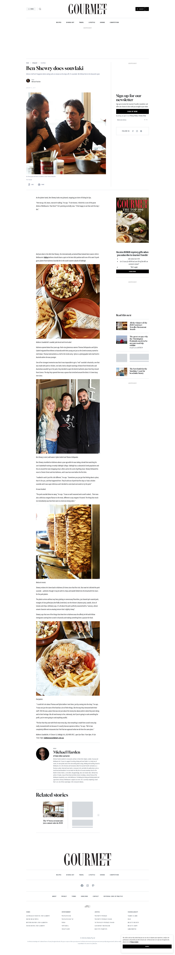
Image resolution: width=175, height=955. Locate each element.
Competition (114, 22)
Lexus (140, 319)
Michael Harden (36, 54)
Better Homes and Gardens (37, 894)
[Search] (40, 9)
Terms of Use (142, 88)
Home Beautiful (32, 891)
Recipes (58, 22)
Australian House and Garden (38, 888)
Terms (74, 868)
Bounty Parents (101, 901)
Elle (129, 891)
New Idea (65, 898)
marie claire (133, 888)
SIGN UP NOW (132, 83)
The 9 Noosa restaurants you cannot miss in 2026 (53, 794)
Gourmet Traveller (102, 898)
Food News (43, 35)
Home (27, 35)
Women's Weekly (101, 888)
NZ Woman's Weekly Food (104, 894)
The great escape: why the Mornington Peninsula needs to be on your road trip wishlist (139, 312)
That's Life (66, 901)
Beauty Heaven (133, 894)
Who (63, 894)
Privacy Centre (134, 942)
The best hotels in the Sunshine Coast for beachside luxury (138, 343)
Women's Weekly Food (103, 891)
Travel (81, 22)
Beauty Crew (133, 898)
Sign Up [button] (141, 9)
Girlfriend (132, 901)
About (54, 868)
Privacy (64, 868)
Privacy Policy (134, 88)
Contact (96, 868)
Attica (46, 229)
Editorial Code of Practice (113, 868)
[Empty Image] (121, 330)
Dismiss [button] (147, 946)
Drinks (102, 22)
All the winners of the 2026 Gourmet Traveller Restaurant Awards (138, 298)
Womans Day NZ (67, 891)
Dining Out (70, 22)
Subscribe (84, 868)
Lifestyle (92, 22)
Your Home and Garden (35, 898)
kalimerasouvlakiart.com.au (54, 710)
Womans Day (66, 888)
